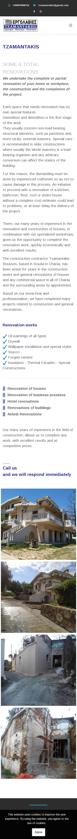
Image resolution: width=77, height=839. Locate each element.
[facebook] (34, 11)
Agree (38, 832)
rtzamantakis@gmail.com (53, 5)
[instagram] (40, 11)
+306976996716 (21, 5)
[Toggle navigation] (70, 25)
